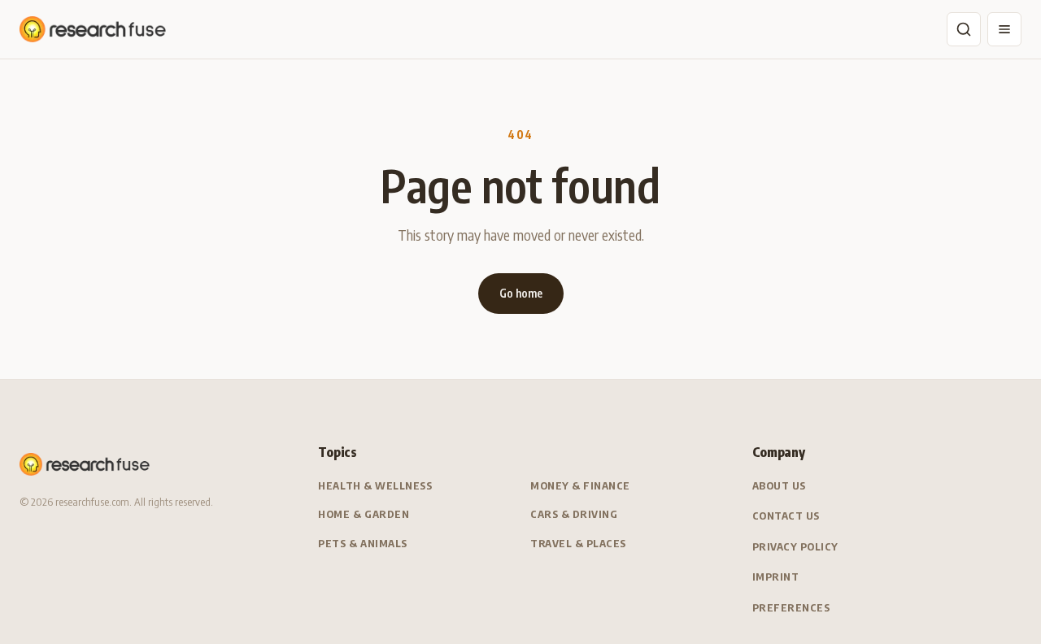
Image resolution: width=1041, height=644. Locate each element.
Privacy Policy (795, 546)
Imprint (775, 576)
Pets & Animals (362, 543)
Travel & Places (578, 543)
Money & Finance (580, 485)
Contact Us (786, 515)
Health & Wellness (375, 485)
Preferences (791, 607)
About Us (779, 485)
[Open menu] (1004, 29)
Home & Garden (363, 513)
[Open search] (964, 29)
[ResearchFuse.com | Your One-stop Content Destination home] (93, 29)
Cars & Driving (573, 513)
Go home (520, 293)
